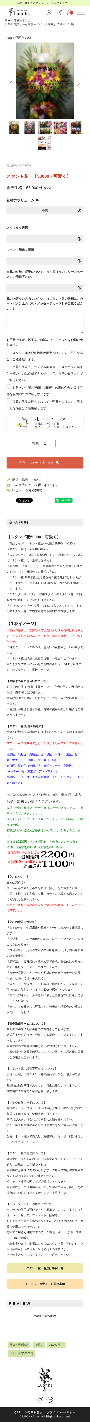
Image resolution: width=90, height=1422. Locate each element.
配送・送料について (27, 480)
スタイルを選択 (17, 227)
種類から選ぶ (24, 37)
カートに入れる (44, 462)
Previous (9, 82)
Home (10, 37)
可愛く (39, 1344)
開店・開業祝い (19, 1344)
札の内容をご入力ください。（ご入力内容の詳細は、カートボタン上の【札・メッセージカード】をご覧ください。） (45, 303)
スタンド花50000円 (21, 1353)
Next (76, 82)
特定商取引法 (33, 1412)
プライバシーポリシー (61, 1412)
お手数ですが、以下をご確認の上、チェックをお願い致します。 (45, 342)
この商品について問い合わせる (35, 485)
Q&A (17, 1412)
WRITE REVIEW (45, 1316)
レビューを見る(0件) (27, 490)
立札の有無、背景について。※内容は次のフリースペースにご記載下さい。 (45, 274)
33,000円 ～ (56, 1344)
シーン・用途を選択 (20, 250)
